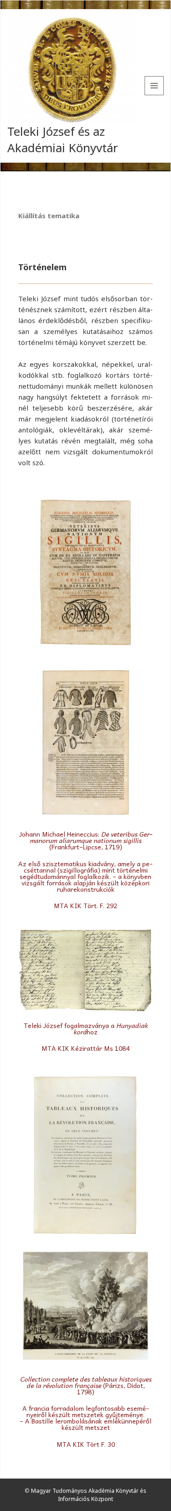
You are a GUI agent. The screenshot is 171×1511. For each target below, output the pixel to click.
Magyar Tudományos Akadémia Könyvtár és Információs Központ (88, 1495)
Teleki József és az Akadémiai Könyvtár (62, 139)
